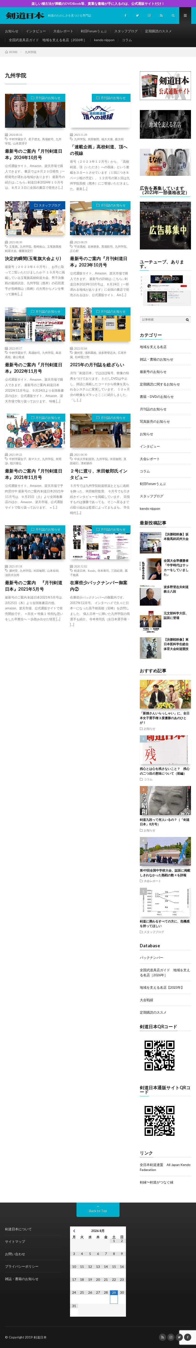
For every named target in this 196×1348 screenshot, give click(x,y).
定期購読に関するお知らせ (160, 384)
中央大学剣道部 (84, 458)
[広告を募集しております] (165, 248)
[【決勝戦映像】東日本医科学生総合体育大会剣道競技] (150, 648)
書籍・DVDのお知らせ (157, 396)
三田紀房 (117, 570)
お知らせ (11, 31)
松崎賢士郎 (82, 356)
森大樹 (119, 139)
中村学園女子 (17, 139)
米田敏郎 (93, 139)
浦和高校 (90, 352)
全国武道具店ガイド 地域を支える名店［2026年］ (48, 40)
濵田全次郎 (12, 574)
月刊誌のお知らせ (48, 98)
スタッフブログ (126, 31)
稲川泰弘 (16, 463)
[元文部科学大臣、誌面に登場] (150, 621)
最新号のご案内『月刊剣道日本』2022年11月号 (34, 368)
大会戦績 (146, 1000)
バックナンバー (151, 957)
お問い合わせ (15, 1254)
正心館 (74, 250)
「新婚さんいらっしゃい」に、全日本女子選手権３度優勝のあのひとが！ (165, 717)
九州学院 (80, 139)
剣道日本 (80, 570)
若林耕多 (93, 246)
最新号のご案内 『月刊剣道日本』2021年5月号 (34, 586)
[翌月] (122, 1231)
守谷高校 (80, 246)
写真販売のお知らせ (155, 421)
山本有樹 (53, 570)
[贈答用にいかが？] (165, 174)
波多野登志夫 (107, 352)
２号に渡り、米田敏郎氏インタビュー (99, 474)
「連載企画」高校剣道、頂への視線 (99, 150)
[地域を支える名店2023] (165, 137)
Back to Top (98, 1211)
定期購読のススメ (158, 31)
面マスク (34, 458)
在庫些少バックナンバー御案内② (99, 586)
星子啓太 (34, 139)
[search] (187, 319)
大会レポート (63, 31)
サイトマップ (15, 1241)
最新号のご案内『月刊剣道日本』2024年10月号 (34, 154)
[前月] (74, 1231)
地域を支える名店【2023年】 (162, 987)
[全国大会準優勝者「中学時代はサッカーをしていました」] (150, 569)
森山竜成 (18, 356)
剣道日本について (18, 1229)
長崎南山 (39, 246)
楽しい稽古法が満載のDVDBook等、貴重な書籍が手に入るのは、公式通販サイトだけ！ (98, 3)
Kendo (91, 570)
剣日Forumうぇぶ (94, 31)
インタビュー (36, 31)
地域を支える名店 (153, 347)
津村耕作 (86, 463)
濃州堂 (78, 352)
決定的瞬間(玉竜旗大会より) (33, 258)
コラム (127, 40)
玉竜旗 (13, 246)
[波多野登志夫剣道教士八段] (150, 595)
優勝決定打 (26, 250)
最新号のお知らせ (153, 372)
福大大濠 (107, 139)
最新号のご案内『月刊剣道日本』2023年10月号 (99, 261)
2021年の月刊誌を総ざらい (97, 364)
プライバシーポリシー (21, 1266)
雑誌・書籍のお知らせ (156, 359)
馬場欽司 (48, 139)
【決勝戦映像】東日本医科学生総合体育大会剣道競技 (176, 644)
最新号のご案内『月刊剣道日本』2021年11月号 (34, 474)
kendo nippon (104, 40)
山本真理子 (20, 143)
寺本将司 (103, 570)
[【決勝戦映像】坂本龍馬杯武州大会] (150, 543)
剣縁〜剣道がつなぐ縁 (156, 1182)
